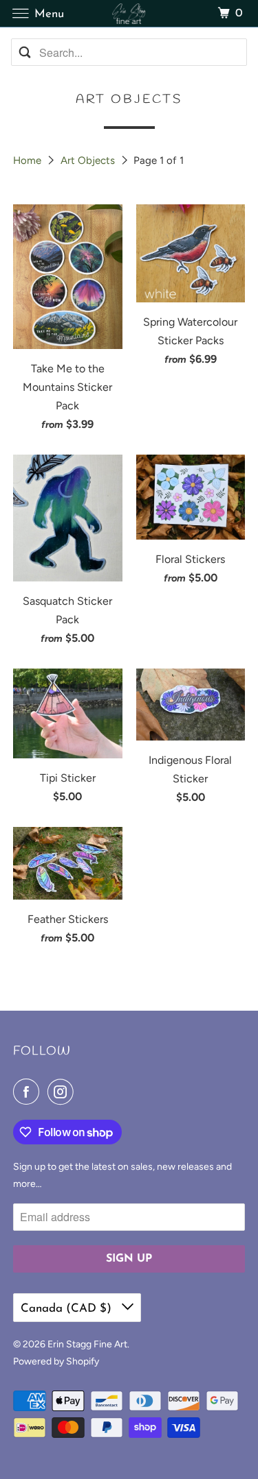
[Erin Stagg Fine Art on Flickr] (84, 1092)
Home (28, 160)
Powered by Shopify (56, 1361)
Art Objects (89, 160)
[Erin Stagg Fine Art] (129, 13)
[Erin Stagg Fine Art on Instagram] (63, 1092)
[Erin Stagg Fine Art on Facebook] (29, 1092)
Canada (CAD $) (68, 1308)
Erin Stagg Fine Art (87, 1344)
